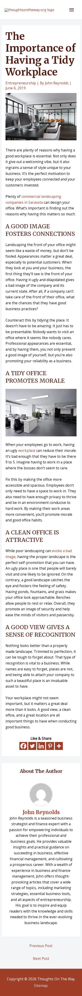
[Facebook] (23, 746)
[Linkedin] (41, 746)
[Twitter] (32, 746)
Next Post (41, 958)
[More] (59, 746)
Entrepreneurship (20, 83)
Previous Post (40, 945)
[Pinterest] (50, 746)
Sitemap (41, 985)
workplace (26, 450)
